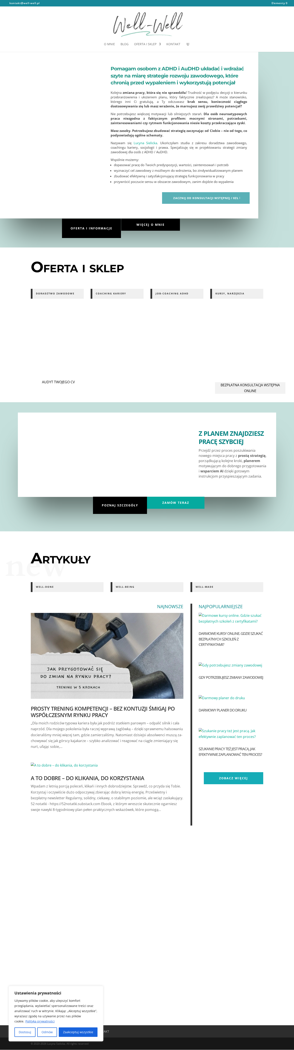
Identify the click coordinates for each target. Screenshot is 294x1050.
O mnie (109, 44)
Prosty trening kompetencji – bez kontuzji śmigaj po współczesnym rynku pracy (103, 712)
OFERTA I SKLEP (145, 44)
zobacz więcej (233, 778)
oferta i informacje (91, 228)
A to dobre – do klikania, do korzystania (87, 778)
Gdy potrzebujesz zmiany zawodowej (231, 677)
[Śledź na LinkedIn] (95, 60)
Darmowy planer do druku (222, 710)
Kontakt (173, 44)
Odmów (47, 1032)
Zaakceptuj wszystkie (78, 1032)
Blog (124, 44)
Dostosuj (25, 1032)
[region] (56, 1013)
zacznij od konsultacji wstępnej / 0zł (205, 198)
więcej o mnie (150, 225)
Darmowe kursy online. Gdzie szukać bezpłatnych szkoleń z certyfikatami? (231, 639)
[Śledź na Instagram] (85, 60)
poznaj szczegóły (120, 505)
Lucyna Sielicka (145, 143)
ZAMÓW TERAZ (175, 503)
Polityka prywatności (40, 1021)
